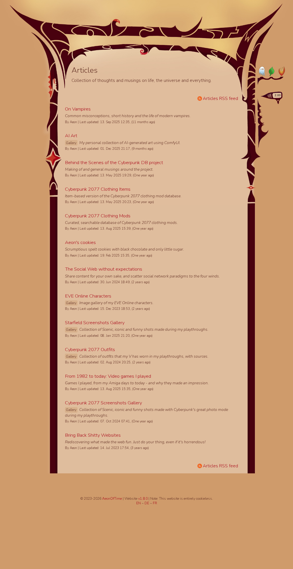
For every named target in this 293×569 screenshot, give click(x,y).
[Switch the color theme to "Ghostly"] (262, 71)
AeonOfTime (112, 498)
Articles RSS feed (220, 98)
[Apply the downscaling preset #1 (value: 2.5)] (262, 108)
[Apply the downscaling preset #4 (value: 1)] (266, 128)
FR (155, 503)
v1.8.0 (143, 498)
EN (139, 503)
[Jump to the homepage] (144, 34)
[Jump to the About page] (222, 46)
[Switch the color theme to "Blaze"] (280, 71)
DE (147, 503)
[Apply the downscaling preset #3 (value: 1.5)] (264, 120)
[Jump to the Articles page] (92, 42)
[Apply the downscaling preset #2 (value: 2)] (263, 114)
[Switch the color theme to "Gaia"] (271, 71)
